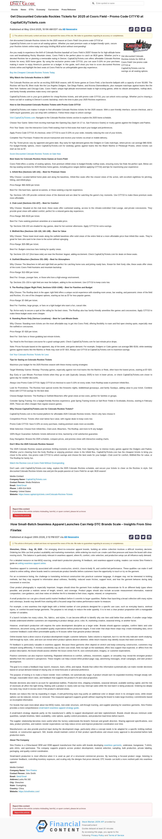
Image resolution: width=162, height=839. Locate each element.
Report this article (22, 515)
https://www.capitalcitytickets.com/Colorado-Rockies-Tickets (46, 494)
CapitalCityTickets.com (36, 479)
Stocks (14, 9)
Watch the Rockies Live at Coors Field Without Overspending (37, 463)
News (23, 9)
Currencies (53, 9)
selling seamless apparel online (32, 563)
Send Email (21, 485)
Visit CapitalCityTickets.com (22, 118)
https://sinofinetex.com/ (29, 791)
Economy (41, 9)
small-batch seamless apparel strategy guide (59, 708)
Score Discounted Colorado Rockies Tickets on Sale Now (35, 154)
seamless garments (113, 745)
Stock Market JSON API (93, 822)
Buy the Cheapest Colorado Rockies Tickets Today (32, 72)
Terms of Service (116, 835)
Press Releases (69, 9)
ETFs (31, 9)
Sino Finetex (31, 770)
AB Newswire (69, 29)
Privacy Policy (97, 835)
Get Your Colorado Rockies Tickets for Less (29, 355)
